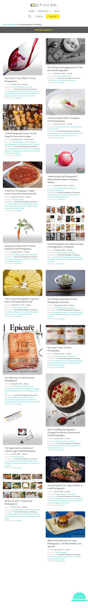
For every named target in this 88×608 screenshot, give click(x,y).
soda (71, 135)
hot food (74, 500)
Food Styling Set (34, 144)
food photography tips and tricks (15, 93)
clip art (19, 514)
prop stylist (8, 153)
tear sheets (51, 261)
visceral (73, 80)
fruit (58, 80)
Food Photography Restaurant (14, 391)
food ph (77, 445)
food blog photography (58, 445)
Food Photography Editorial (21, 386)
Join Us (53, 16)
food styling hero (74, 363)
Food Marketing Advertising (63, 188)
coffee (24, 91)
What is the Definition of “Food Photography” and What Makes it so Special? (64, 543)
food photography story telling (22, 399)
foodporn (30, 206)
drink (37, 91)
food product (34, 259)
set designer (16, 153)
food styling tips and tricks (56, 135)
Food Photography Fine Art (63, 76)
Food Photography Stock (32, 509)
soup (74, 135)
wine (32, 96)
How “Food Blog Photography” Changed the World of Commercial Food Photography (63, 432)
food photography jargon (59, 312)
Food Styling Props (22, 144)
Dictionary (18, 98)
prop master (36, 151)
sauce (29, 96)
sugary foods (20, 208)
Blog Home (11, 24)
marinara (63, 80)
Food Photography (18, 87)
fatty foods (16, 204)
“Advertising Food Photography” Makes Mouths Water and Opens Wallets (62, 179)
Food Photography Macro (20, 307)
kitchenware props (17, 151)
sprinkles (12, 208)
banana (53, 80)
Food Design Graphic (18, 254)
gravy (10, 96)
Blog (56, 11)
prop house (27, 151)
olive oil (15, 96)
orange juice (22, 96)
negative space (31, 516)
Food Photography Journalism (30, 388)
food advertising (56, 194)
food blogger (71, 445)
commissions (55, 257)
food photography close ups (17, 312)
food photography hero (58, 360)
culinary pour (30, 91)
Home (32, 11)
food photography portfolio (69, 257)
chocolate (18, 91)
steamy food (65, 503)
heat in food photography (62, 500)
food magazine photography (17, 397)
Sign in (39, 16)
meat (68, 80)
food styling (76, 556)
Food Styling (28, 87)
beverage (11, 91)
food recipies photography (20, 463)
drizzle (10, 204)
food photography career (55, 447)
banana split (12, 514)
